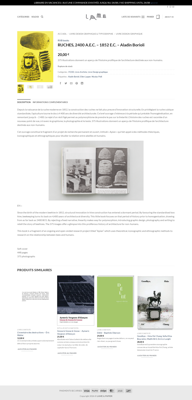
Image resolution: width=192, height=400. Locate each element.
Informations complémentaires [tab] (50, 102)
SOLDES (35, 17)
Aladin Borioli (73, 76)
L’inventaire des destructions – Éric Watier (33, 334)
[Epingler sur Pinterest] (76, 83)
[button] (153, 17)
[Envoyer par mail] (71, 83)
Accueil (62, 34)
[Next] (48, 56)
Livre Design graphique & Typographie (91, 34)
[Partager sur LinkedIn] (82, 83)
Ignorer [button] (154, 2)
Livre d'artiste (81, 72)
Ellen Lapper (85, 76)
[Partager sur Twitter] (65, 83)
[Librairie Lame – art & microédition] (96, 16)
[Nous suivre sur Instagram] (170, 7)
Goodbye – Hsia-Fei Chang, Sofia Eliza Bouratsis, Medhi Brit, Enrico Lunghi (154, 337)
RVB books (63, 40)
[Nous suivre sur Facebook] (167, 7)
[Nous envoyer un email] (173, 7)
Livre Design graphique (129, 34)
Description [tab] (24, 102)
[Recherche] (42, 17)
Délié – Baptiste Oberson (108, 332)
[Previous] (21, 56)
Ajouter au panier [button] (27, 349)
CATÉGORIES (23, 17)
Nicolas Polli (97, 76)
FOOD (71, 72)
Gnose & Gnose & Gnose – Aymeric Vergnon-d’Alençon (73, 332)
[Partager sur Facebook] (60, 83)
